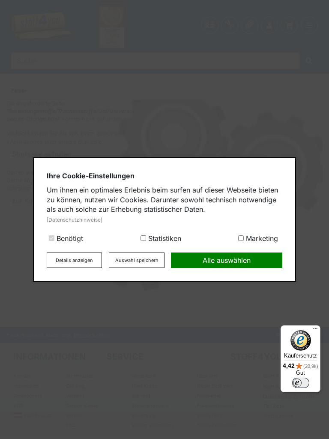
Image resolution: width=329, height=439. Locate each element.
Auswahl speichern (137, 260)
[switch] (300, 383)
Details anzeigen (74, 260)
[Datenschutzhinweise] (74, 219)
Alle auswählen (227, 260)
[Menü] (315, 330)
